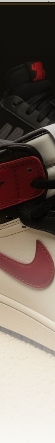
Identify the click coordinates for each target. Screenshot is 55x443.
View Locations (30, 226)
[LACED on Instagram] (48, 1)
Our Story (24, 226)
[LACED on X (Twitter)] (51, 1)
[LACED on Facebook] (50, 1)
